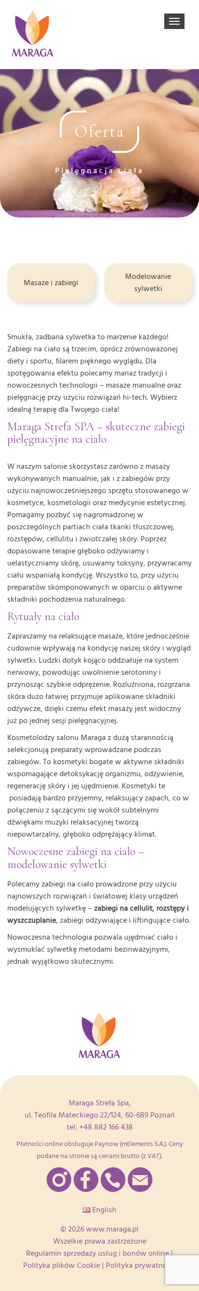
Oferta (99, 131)
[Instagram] (58, 1179)
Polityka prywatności (141, 1265)
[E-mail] (140, 1179)
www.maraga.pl (112, 1229)
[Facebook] (86, 1179)
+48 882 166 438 (106, 1127)
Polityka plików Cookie (61, 1265)
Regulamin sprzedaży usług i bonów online (97, 1253)
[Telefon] (113, 1179)
